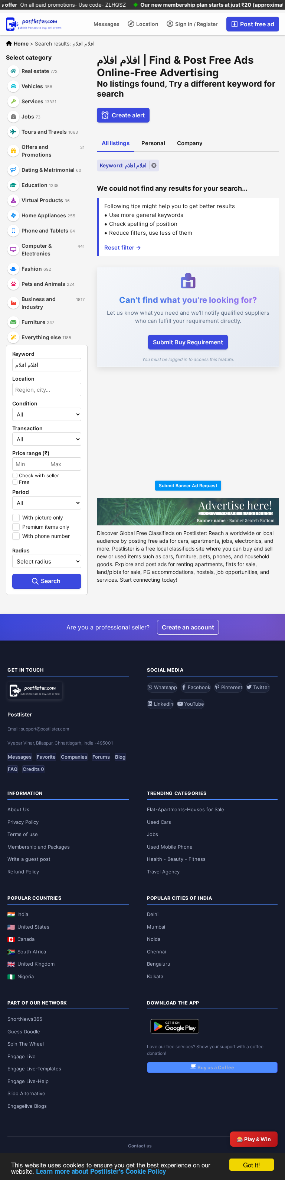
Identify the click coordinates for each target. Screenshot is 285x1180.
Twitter (260, 687)
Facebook (198, 687)
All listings (116, 143)
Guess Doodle (23, 1031)
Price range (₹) (31, 453)
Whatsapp (165, 687)
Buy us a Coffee (215, 1067)
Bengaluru (158, 964)
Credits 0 (33, 769)
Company (190, 143)
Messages (106, 24)
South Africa (31, 952)
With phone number (46, 536)
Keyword (23, 354)
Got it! (251, 1164)
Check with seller (39, 475)
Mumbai (156, 927)
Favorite (46, 757)
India (22, 914)
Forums (101, 757)
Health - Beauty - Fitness (176, 859)
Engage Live (21, 1056)
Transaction (27, 428)
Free (24, 482)
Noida (153, 939)
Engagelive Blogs (27, 1106)
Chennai (156, 952)
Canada (26, 939)
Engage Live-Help (28, 1081)
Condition (24, 404)
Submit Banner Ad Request (188, 485)
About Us (18, 809)
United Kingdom (36, 964)
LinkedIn (163, 704)
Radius (21, 551)
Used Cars (159, 822)
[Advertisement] (188, 425)
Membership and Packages (38, 847)
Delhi (152, 914)
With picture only (42, 517)
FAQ (12, 769)
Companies (74, 757)
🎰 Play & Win (254, 1139)
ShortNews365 (24, 1019)
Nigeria (25, 976)
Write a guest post (28, 859)
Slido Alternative (26, 1093)
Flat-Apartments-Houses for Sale (185, 809)
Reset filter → (122, 247)
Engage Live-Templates (34, 1069)
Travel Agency (163, 872)
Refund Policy (23, 872)
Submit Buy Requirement (188, 342)
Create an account (188, 627)
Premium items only (45, 527)
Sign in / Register (196, 24)
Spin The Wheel (25, 1044)
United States (33, 927)
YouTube (193, 704)
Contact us (140, 1146)
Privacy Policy (23, 822)
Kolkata (155, 976)
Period (20, 492)
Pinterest (231, 687)
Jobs (152, 834)
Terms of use (22, 834)
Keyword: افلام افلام (123, 165)
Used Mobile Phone (170, 847)
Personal (153, 143)
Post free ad (256, 24)
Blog (120, 757)
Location (146, 24)
